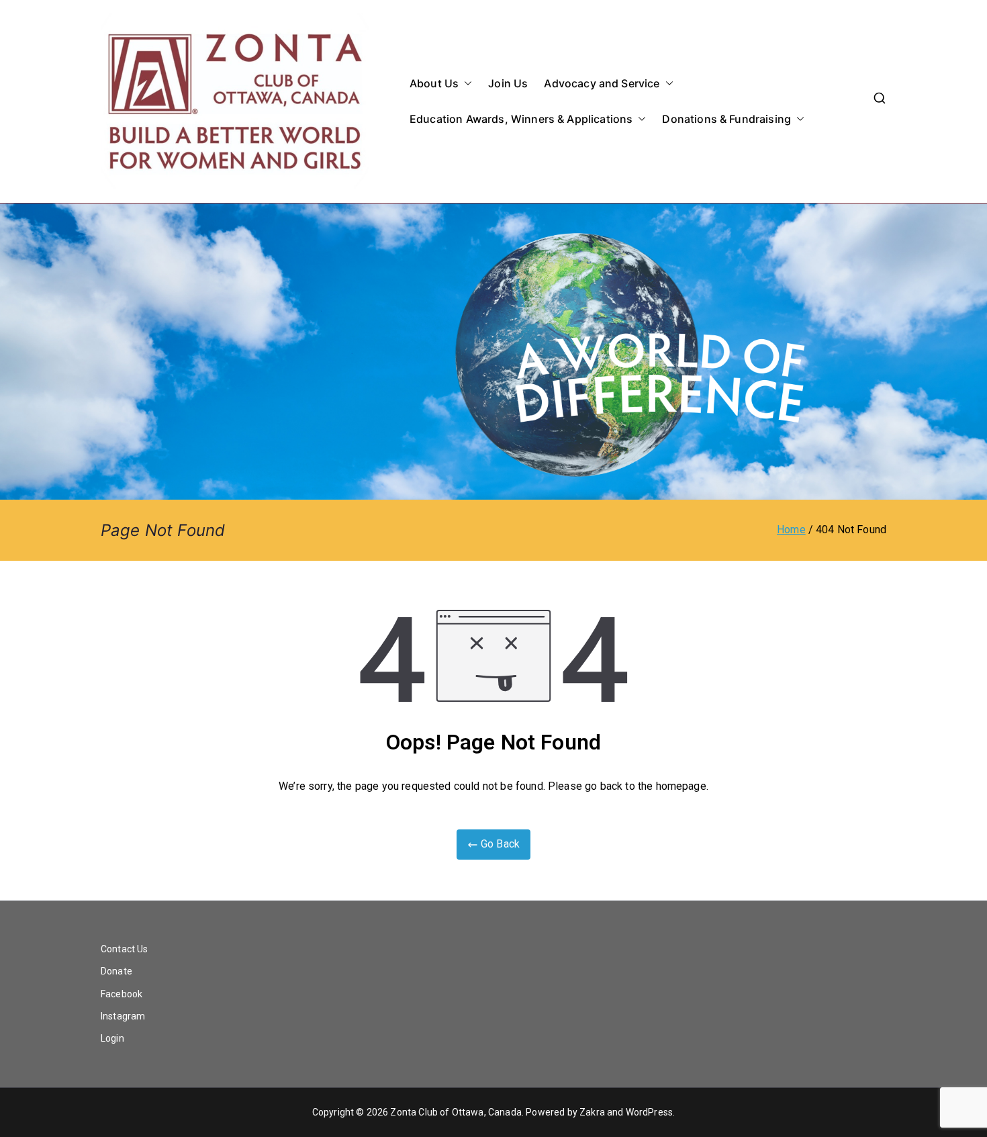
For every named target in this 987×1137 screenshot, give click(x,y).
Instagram (123, 1016)
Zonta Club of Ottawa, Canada (455, 1112)
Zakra (592, 1112)
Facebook (121, 994)
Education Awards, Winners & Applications (521, 119)
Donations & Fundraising (726, 119)
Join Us (508, 83)
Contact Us (124, 949)
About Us (434, 83)
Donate (116, 971)
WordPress (649, 1112)
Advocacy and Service (601, 83)
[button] (465, 83)
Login (112, 1038)
